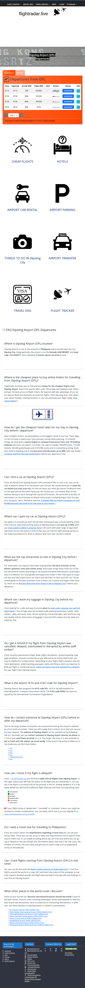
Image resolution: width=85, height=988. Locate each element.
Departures (9, 73)
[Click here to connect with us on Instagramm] (45, 951)
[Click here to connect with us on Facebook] (45, 949)
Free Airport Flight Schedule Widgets (19, 120)
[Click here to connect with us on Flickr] (56, 949)
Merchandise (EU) (33, 949)
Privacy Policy (69, 955)
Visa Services (31, 969)
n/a (10, 748)
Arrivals (20, 73)
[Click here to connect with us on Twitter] (61, 949)
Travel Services (42, 4)
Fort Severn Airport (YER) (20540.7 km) (24, 910)
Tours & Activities (33, 965)
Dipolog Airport (16, 757)
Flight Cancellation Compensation (33, 976)
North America (9, 961)
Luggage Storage (33, 967)
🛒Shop (61, 4)
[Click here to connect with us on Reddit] (56, 951)
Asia (6, 955)
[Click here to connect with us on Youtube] (50, 949)
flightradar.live (49, 120)
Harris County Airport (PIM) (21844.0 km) (25, 918)
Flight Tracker (13, 4)
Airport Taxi (31, 963)
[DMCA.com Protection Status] (71, 950)
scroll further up (19, 778)
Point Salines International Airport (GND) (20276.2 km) (30, 912)
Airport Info (28, 4)
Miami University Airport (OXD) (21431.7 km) (26, 923)
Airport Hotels (32, 955)
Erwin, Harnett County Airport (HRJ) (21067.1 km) (28, 916)
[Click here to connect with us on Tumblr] (50, 951)
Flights (29, 959)
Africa (6, 959)
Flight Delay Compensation (30, 972)
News (54, 4)
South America (9, 953)
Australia (8, 951)
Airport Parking (32, 957)
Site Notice (68, 953)
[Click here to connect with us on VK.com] (61, 951)
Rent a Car (31, 961)
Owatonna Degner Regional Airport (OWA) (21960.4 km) (31, 925)
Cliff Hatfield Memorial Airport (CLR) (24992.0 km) (28, 914)
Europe (7, 957)
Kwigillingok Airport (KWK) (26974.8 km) (25, 920)
